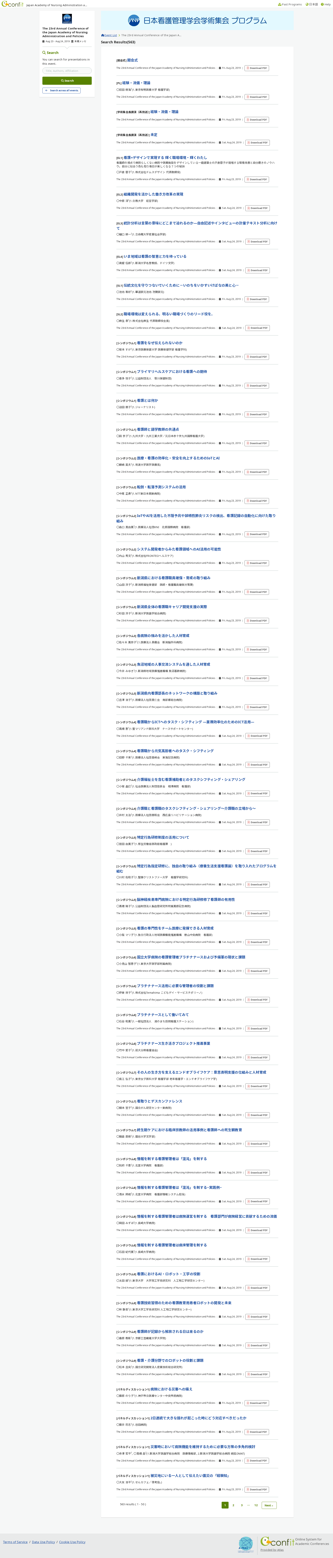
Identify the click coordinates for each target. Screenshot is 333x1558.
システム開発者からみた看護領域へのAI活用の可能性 (179, 549)
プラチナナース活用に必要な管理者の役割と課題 (175, 985)
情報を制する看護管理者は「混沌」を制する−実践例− (179, 1187)
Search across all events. (64, 90)
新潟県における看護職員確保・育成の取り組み (173, 578)
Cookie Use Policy (72, 1542)
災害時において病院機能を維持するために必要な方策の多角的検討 (203, 1446)
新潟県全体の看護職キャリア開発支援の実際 (172, 606)
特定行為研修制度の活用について (163, 837)
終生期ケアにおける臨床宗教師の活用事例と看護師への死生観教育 (189, 1130)
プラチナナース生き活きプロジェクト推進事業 (173, 1043)
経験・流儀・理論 (136, 83)
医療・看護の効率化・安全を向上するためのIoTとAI (178, 458)
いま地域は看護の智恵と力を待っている (155, 256)
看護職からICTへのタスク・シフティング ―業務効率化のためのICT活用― (195, 722)
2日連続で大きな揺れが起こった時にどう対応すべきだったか (198, 1418)
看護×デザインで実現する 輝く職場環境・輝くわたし (165, 157)
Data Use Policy (43, 1542)
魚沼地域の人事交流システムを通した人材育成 (173, 664)
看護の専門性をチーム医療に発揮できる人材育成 (175, 928)
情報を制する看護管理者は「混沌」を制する (172, 1158)
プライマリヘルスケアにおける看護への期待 (172, 371)
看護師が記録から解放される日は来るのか (170, 1331)
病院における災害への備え (172, 1389)
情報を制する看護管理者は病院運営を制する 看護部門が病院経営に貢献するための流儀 (207, 1216)
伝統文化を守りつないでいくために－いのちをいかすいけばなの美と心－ (181, 285)
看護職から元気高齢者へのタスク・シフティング (175, 750)
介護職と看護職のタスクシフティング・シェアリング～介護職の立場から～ (196, 808)
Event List (110, 35)
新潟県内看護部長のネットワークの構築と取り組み (177, 693)
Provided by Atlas (272, 1550)
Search (53, 52)
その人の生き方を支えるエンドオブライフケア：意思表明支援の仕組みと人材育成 (201, 1072)
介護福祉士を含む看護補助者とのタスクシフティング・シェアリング (191, 779)
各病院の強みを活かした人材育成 (163, 635)
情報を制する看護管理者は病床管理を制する (172, 1245)
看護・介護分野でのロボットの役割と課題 (170, 1360)
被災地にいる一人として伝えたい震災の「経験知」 (191, 1475)
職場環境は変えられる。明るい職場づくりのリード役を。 (169, 314)
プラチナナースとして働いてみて (163, 1014)
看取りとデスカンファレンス (159, 1101)
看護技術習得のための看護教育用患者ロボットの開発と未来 (184, 1302)
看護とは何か (147, 400)
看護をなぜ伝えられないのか (159, 343)
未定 (154, 134)
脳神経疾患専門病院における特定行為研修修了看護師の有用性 (186, 899)
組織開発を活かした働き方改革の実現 (153, 194)
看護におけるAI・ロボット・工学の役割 (168, 1274)
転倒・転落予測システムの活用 (161, 487)
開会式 (132, 60)
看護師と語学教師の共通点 (158, 429)
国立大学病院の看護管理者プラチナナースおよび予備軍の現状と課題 (191, 957)
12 (255, 1505)
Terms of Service (15, 1542)
